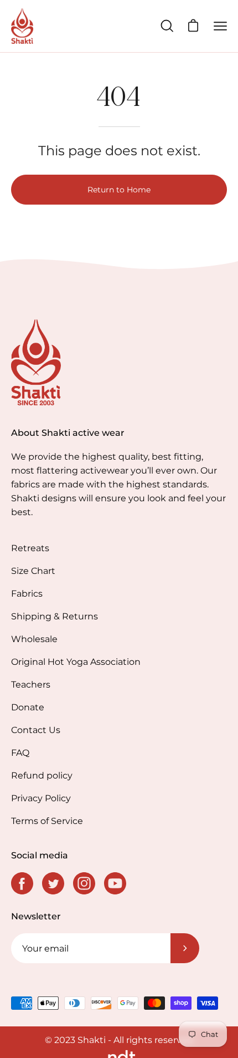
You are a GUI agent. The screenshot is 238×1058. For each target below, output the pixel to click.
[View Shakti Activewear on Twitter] (53, 883)
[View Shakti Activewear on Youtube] (115, 883)
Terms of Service (47, 821)
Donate (27, 707)
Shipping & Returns (54, 616)
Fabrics (27, 593)
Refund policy (42, 775)
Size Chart (33, 571)
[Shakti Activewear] (22, 26)
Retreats (30, 548)
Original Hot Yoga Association (76, 662)
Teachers (30, 684)
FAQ (20, 752)
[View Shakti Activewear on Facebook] (22, 883)
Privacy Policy (41, 798)
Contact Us (35, 730)
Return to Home (119, 190)
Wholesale (34, 639)
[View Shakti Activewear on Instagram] (84, 883)
